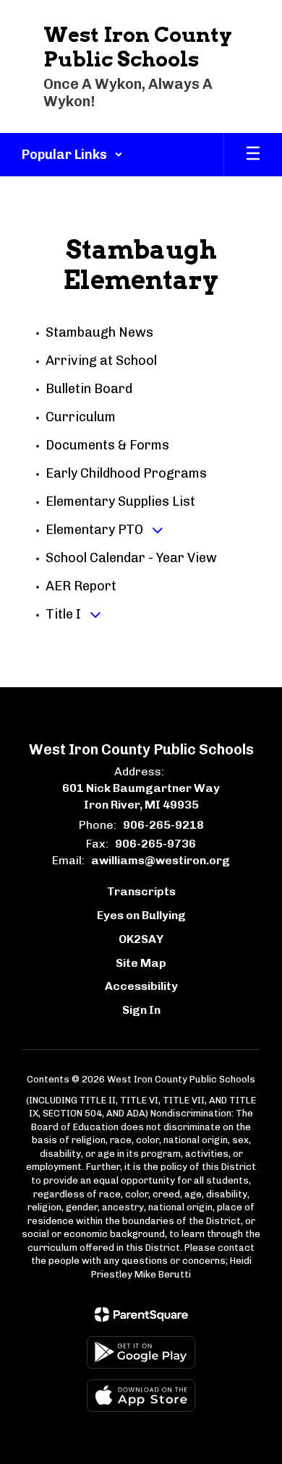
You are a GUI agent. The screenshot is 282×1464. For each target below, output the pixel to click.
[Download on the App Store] (141, 1395)
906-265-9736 (155, 844)
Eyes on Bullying (141, 915)
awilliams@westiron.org (160, 860)
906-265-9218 (163, 825)
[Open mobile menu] (253, 154)
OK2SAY (141, 939)
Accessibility (141, 986)
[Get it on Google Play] (141, 1352)
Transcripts (141, 891)
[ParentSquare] (141, 1314)
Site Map (141, 963)
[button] (72, 154)
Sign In (141, 1010)
